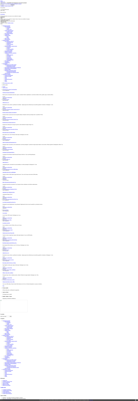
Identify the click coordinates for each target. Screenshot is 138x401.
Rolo (8, 36)
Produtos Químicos (6, 40)
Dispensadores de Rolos (11, 66)
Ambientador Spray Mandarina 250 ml (9, 192)
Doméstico (9, 27)
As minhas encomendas (7, 389)
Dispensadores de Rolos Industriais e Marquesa (13, 67)
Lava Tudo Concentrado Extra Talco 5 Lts (9, 202)
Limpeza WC (9, 57)
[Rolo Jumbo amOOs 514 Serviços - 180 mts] (8, 259)
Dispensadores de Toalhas (11, 65)
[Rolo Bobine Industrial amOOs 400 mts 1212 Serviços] (10, 239)
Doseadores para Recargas (11, 71)
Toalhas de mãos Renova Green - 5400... (9, 281)
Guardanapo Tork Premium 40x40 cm (8, 152)
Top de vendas (5, 87)
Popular (4, 86)
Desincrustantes (9, 58)
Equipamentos (5, 63)
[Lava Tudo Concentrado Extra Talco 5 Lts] (10, 199)
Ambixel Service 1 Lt (6, 102)
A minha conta (3, 387)
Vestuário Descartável (8, 79)
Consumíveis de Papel (6, 25)
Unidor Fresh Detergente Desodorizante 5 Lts (9, 142)
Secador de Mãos (8, 69)
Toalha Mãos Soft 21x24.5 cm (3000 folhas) (9, 172)
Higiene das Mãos (10, 44)
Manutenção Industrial (8, 346)
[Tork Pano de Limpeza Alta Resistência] (10, 89)
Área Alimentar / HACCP (9, 41)
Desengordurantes (10, 42)
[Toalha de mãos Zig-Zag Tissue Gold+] (8, 229)
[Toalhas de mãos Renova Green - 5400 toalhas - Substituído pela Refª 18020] (8, 279)
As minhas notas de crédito (7, 390)
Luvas (6, 78)
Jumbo (8, 28)
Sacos (6, 80)
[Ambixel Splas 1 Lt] (6, 159)
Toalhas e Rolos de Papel (9, 30)
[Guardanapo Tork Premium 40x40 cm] (8, 149)
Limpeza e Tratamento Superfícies (10, 52)
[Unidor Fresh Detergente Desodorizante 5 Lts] (6, 139)
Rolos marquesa (7, 39)
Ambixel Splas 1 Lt (5, 162)
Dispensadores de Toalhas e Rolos (10, 64)
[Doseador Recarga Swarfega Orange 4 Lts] (10, 119)
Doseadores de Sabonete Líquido (10, 70)
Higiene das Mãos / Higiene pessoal (11, 46)
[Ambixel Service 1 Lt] (6, 99)
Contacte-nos (2, 1)
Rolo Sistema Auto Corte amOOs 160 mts (9, 132)
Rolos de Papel (9, 32)
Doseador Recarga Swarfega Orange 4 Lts (9, 122)
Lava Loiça (9, 45)
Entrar (1, 0)
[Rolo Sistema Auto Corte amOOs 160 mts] (10, 129)
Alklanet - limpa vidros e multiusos (8, 272)
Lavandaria (7, 61)
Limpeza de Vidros (8, 76)
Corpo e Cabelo (9, 345)
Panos (6, 77)
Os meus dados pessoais (7, 392)
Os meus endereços (6, 391)
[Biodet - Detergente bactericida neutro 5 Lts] (5, 179)
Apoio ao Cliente (5, 383)
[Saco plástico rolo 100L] (7, 219)
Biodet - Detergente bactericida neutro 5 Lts (9, 182)
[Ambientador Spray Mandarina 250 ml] (10, 189)
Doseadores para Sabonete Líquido (13, 72)
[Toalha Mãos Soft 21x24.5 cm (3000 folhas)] (10, 169)
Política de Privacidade (6, 385)
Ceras (8, 53)
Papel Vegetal (7, 38)
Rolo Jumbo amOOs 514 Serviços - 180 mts (9, 262)
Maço (8, 37)
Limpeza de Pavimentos (9, 75)
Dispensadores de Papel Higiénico (10, 68)
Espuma (8, 48)
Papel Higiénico (7, 26)
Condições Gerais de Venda (7, 381)
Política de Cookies (6, 384)
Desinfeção (9, 43)
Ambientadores (7, 62)
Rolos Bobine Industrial (9, 33)
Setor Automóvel (8, 60)
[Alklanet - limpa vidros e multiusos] (9, 269)
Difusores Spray (7, 73)
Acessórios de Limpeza (7, 74)
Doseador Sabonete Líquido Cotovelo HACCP (9, 112)
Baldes (6, 81)
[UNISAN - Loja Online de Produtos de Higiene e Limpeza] (10, 3)
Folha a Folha (9, 29)
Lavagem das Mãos (10, 49)
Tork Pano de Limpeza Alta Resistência (9, 92)
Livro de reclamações (6, 382)
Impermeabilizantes (10, 59)
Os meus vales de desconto (7, 393)
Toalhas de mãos (10, 31)
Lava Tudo (9, 56)
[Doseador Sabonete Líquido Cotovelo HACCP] (11, 109)
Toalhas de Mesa (7, 35)
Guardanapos (7, 34)
